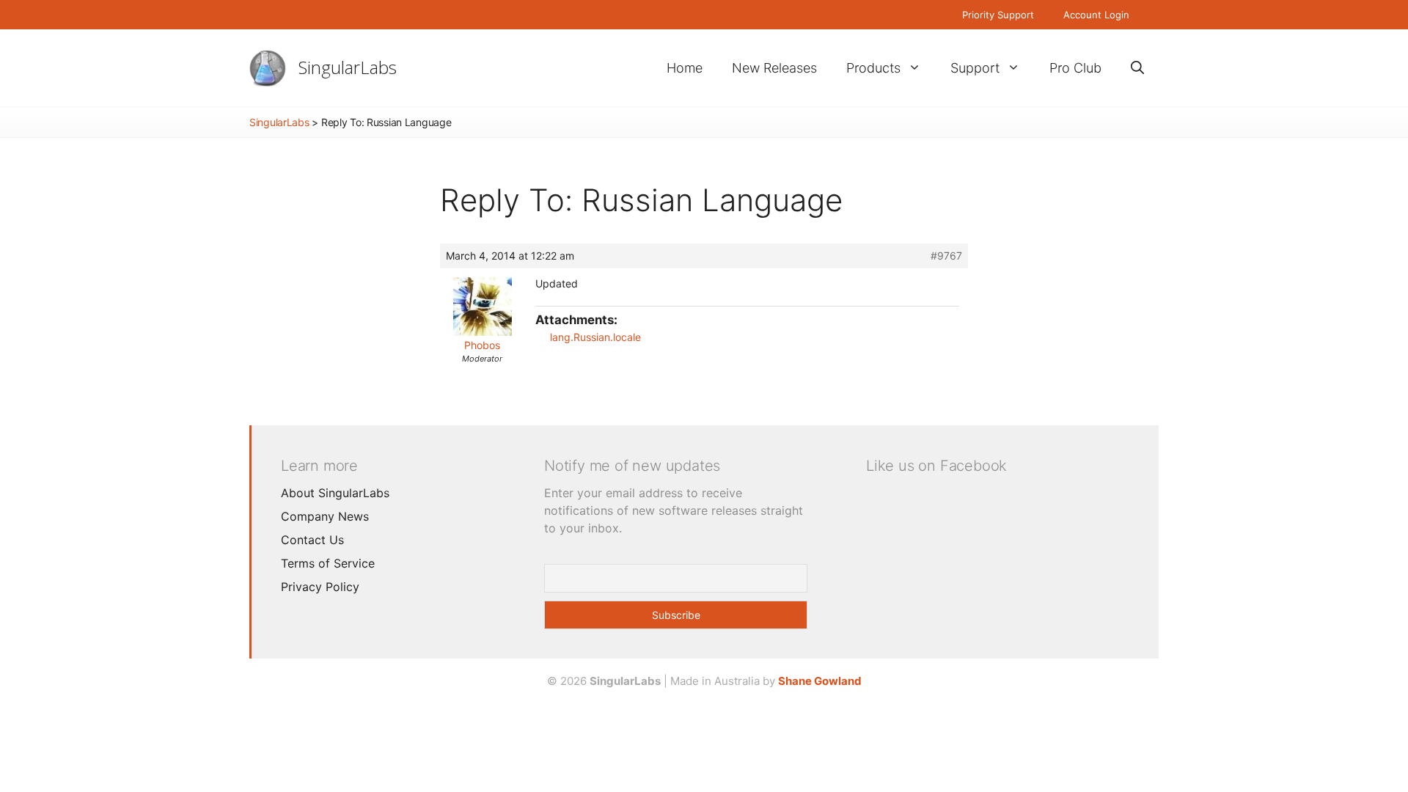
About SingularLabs (335, 492)
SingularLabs (347, 67)
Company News (325, 516)
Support (975, 68)
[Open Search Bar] (1137, 68)
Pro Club (1075, 68)
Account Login (1096, 15)
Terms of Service (328, 563)
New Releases (774, 68)
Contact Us (312, 539)
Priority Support (998, 15)
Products (873, 68)
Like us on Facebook (936, 465)
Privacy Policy (320, 586)
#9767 (946, 255)
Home (685, 68)
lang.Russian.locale (595, 337)
